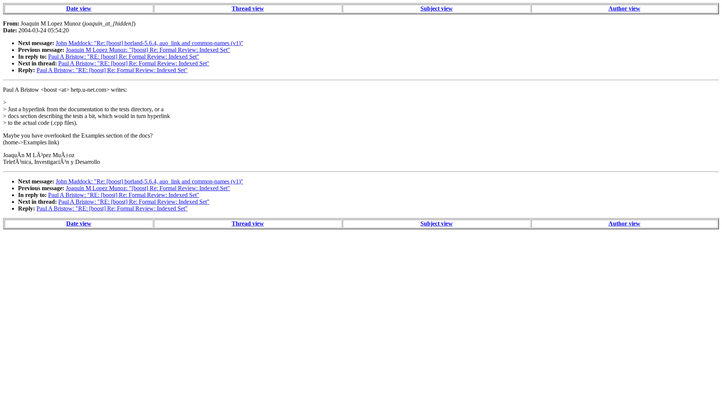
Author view (624, 8)
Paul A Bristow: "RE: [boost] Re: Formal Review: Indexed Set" (123, 56)
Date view (78, 8)
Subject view (436, 8)
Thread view (248, 8)
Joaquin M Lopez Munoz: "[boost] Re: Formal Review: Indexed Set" (148, 50)
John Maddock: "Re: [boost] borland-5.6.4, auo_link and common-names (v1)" (149, 43)
